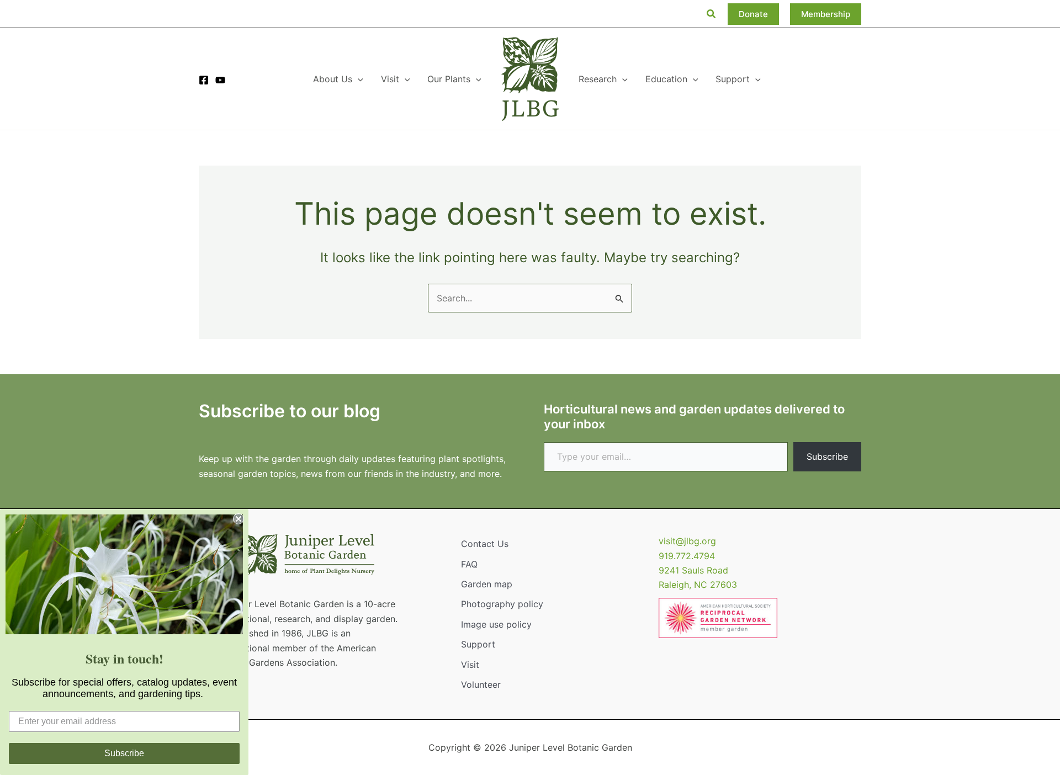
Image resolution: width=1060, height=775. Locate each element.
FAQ (469, 564)
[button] (712, 14)
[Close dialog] (238, 518)
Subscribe (827, 456)
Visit (470, 664)
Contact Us (484, 543)
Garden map (486, 584)
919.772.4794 (687, 555)
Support (478, 644)
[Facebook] (204, 80)
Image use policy (496, 624)
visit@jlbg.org (687, 540)
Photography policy (502, 603)
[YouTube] (220, 80)
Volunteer (481, 684)
